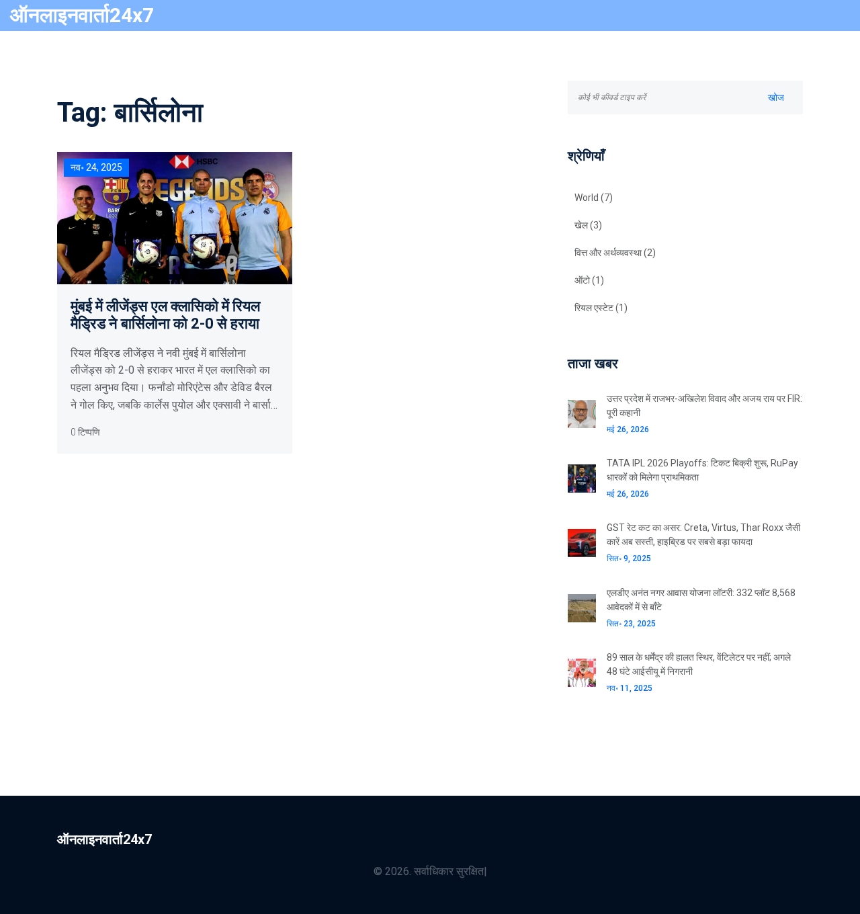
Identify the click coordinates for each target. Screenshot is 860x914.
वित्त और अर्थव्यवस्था (615, 252)
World (593, 197)
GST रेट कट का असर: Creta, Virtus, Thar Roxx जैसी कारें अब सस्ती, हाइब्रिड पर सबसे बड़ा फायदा (703, 534)
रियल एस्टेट (601, 307)
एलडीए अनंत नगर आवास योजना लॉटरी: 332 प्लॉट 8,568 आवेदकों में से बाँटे (701, 599)
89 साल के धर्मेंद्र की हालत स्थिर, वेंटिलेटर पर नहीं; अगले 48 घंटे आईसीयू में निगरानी (699, 664)
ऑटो (589, 280)
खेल (588, 225)
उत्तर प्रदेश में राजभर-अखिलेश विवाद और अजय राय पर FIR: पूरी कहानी (704, 405)
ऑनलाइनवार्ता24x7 (82, 15)
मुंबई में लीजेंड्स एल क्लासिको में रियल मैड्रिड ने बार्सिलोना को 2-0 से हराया (165, 315)
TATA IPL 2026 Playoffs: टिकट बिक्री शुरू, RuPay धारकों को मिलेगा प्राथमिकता (702, 470)
